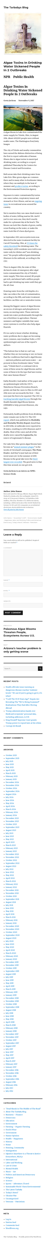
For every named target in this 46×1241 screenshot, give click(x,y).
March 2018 (11, 1025)
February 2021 (11, 920)
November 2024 (12, 785)
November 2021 (12, 893)
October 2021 (11, 896)
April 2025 (10, 770)
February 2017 (11, 1064)
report (6, 420)
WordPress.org (12, 1228)
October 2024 (11, 788)
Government (11, 1133)
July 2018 (9, 1013)
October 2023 (11, 824)
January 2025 (11, 779)
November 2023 (12, 821)
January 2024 (11, 815)
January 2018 (11, 1031)
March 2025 (11, 773)
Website (7, 601)
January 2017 (11, 1067)
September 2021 (12, 899)
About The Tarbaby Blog (16, 1112)
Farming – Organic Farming (18, 1127)
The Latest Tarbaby (14, 1190)
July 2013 (9, 1088)
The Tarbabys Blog (16, 7)
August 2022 (11, 866)
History (9, 1142)
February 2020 (12, 956)
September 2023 (12, 827)
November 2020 (12, 929)
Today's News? (17, 522)
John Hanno (8, 518)
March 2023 (11, 845)
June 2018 (10, 1016)
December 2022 (12, 854)
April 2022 (10, 878)
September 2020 (13, 935)
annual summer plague (24, 447)
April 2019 (10, 986)
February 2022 (12, 884)
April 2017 (10, 1058)
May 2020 (10, 947)
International (11, 1160)
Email (7, 591)
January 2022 (11, 887)
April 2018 (10, 1022)
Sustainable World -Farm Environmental (23, 1187)
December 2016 (12, 1070)
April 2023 (10, 842)
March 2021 (11, 917)
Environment (32, 518)
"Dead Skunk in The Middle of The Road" (23, 1109)
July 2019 (9, 977)
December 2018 (12, 998)
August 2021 (11, 902)
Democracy (10, 1118)
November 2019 (12, 965)
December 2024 (12, 782)
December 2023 (12, 818)
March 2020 (11, 953)
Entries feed (11, 1222)
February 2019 (11, 992)
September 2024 (12, 791)
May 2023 (10, 839)
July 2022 (9, 869)
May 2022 (10, 875)
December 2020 (12, 926)
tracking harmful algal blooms (17, 399)
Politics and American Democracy (20, 1175)
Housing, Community (15, 1148)
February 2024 (12, 812)
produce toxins (21, 186)
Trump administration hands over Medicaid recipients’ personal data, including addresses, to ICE (21, 714)
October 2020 (11, 932)
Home (8, 1145)
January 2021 (11, 923)
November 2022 (12, 857)
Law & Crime (11, 1166)
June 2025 (10, 764)
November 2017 (12, 1037)
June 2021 (10, 908)
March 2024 (11, 809)
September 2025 (12, 758)
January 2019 (11, 995)
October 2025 (11, 755)
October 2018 (11, 1004)
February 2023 (12, 848)
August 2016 (11, 1082)
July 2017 (9, 1049)
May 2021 (9, 911)
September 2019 (12, 971)
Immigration (11, 1151)
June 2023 (10, 836)
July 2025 (9, 761)
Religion (9, 1178)
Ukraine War (11, 1196)
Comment (8, 548)
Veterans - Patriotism (30, 522)
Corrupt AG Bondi (13, 726)
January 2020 (11, 959)
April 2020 (10, 950)
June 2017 (9, 1052)
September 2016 (12, 1079)
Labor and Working (19, 520)
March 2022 (11, 881)
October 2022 (11, 860)
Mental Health (12, 1169)
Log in (8, 1219)
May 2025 (10, 767)
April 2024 (10, 806)
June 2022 (10, 872)
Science (9, 1181)
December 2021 (12, 890)
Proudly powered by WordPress (30, 1237)
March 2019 (11, 989)
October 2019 (11, 968)
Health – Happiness (14, 1139)
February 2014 (11, 1085)
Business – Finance (14, 1115)
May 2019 (9, 983)
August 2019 (11, 974)
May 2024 (10, 803)
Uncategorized (12, 1199)
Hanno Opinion (12, 1136)
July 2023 (9, 833)
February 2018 (12, 1028)
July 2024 (9, 797)
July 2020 (10, 941)
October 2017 (11, 1040)
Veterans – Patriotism (15, 1202)
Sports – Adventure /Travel (17, 1184)
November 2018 (12, 1001)
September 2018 (12, 1007)
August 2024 (11, 794)
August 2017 (11, 1046)
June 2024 (10, 800)
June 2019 (10, 980)
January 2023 (11, 851)
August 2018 (11, 1010)
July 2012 (9, 1091)
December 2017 (12, 1034)
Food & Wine (11, 1130)
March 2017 (10, 1061)
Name (7, 580)
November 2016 (12, 1073)
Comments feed (12, 1225)
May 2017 (9, 1055)
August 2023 (11, 830)
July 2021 (9, 905)
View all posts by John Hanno (14, 510)
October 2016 (11, 1076)
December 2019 (12, 962)
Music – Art (11, 1172)
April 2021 (10, 914)
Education (10, 1121)
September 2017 (12, 1043)
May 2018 (10, 1019)
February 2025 (12, 776)
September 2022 (12, 863)
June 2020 (10, 944)
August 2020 (11, 938)
